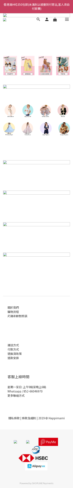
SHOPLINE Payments (42, 483)
